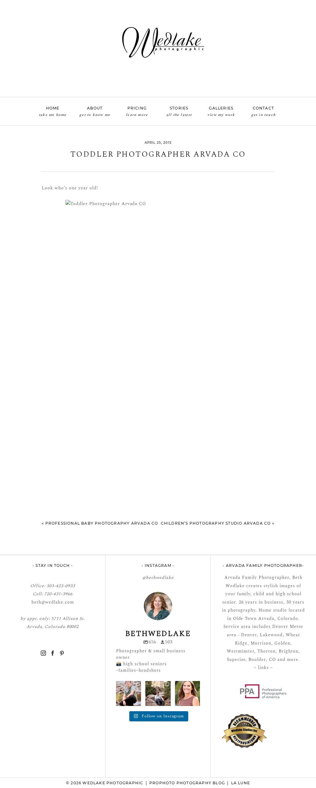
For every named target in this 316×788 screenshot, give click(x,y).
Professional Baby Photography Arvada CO (101, 523)
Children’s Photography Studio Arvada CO (216, 523)
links (262, 667)
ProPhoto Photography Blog (187, 783)
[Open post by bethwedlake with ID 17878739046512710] (157, 693)
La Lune (240, 783)
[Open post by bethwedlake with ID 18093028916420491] (128, 693)
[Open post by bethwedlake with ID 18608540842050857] (187, 693)
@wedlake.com (57, 602)
